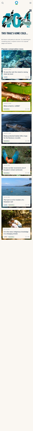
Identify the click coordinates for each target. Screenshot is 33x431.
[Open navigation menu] (30, 3)
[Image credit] (30, 10)
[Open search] (2, 3)
